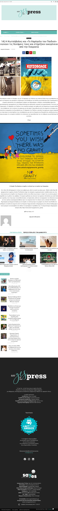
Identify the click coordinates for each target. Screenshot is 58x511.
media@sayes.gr (29, 452)
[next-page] (30, 270)
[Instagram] (55, 2)
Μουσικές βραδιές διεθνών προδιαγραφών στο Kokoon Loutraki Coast (29, 266)
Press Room (22, 246)
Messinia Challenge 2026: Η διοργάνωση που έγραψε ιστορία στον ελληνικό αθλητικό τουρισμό (14, 299)
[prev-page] (27, 270)
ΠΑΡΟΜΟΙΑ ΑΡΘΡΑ (16, 232)
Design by (50, 509)
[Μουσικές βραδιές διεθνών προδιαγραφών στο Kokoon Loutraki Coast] (28, 257)
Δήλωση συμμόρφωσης (24, 509)
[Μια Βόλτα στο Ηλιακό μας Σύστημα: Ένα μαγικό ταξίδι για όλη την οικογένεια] (2, 309)
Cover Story (19, 32)
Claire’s (5, 32)
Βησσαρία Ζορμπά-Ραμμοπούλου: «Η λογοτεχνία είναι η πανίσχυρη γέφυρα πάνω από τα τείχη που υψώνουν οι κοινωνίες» (14, 337)
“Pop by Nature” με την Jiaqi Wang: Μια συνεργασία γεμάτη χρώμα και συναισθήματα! (14, 318)
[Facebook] (53, 2)
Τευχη (18, 36)
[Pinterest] (30, 52)
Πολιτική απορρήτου (6, 509)
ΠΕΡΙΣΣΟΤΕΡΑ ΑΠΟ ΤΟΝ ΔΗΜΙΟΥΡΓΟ (35, 232)
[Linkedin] (57, 2)
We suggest (5, 36)
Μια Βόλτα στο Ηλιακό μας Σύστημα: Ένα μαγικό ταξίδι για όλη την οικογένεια (14, 308)
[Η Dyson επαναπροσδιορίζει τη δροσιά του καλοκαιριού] (28, 241)
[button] (51, 1)
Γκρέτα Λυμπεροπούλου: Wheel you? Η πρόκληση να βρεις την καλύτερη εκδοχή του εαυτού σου (14, 327)
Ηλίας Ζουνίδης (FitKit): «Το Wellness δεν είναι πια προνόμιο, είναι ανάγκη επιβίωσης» (14, 348)
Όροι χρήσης (15, 509)
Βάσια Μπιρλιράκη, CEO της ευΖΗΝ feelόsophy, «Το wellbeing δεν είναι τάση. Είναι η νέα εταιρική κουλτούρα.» (14, 289)
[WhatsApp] (34, 52)
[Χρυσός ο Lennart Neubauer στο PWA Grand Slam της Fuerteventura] (2, 281)
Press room (34, 32)
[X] (27, 52)
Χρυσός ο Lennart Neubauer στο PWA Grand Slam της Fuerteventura (14, 280)
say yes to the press (5, 49)
